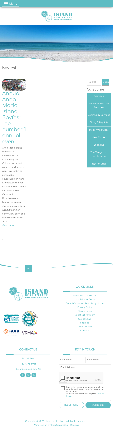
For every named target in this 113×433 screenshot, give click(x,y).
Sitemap (84, 323)
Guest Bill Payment (84, 315)
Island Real (56, 16)
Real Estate (98, 137)
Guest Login (85, 319)
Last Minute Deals (85, 299)
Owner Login (85, 311)
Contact (84, 330)
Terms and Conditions (85, 295)
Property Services (99, 130)
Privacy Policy (84, 307)
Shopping (99, 145)
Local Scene (85, 326)
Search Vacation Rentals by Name (85, 303)
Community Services (99, 115)
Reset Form (71, 405)
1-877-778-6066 (28, 364)
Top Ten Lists (99, 164)
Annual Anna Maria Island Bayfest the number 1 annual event (14, 118)
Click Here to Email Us (28, 369)
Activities (99, 96)
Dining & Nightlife (99, 122)
